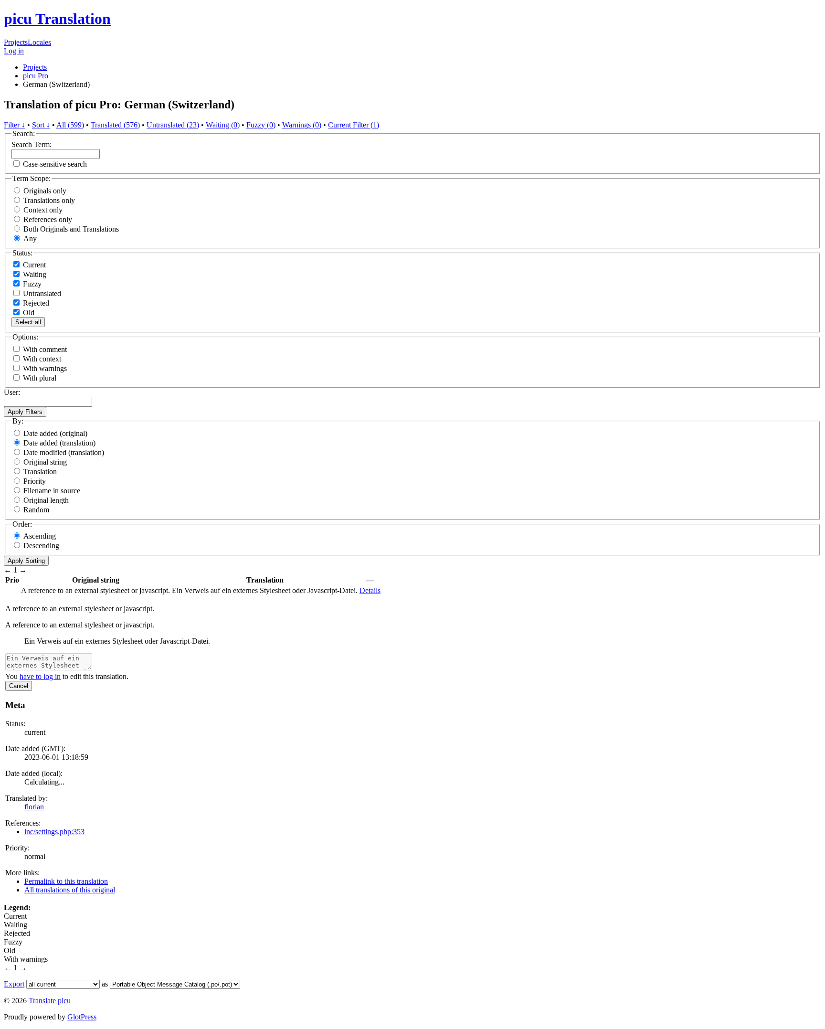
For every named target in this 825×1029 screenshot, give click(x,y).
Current (33, 265)
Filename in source (51, 491)
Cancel (18, 686)
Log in (14, 51)
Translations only (49, 200)
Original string (45, 462)
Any (30, 238)
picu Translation (57, 18)
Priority (34, 481)
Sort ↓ (41, 125)
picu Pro (35, 76)
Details (370, 590)
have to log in (40, 676)
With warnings (45, 368)
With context (42, 359)
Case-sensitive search (55, 164)
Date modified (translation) (63, 452)
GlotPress (81, 1017)
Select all (28, 322)
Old (27, 312)
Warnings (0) (301, 125)
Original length (46, 500)
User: (12, 392)
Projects (16, 42)
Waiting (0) (223, 125)
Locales (39, 42)
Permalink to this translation (66, 881)
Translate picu (50, 1001)
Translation (40, 471)
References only (47, 219)
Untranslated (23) (173, 125)
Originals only (44, 191)
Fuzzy (31, 284)
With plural (39, 378)
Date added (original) (55, 433)
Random (36, 510)
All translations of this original (69, 890)
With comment (45, 349)
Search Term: (31, 144)
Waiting (33, 274)
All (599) (70, 125)
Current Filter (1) (353, 125)
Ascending (39, 536)
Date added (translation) (59, 443)
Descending (41, 545)
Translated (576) (115, 125)
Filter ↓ (14, 125)
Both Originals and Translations (71, 229)
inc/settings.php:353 (54, 831)
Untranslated (41, 293)
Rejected (35, 303)
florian (34, 807)
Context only (43, 210)
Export (14, 984)
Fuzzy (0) (260, 125)
